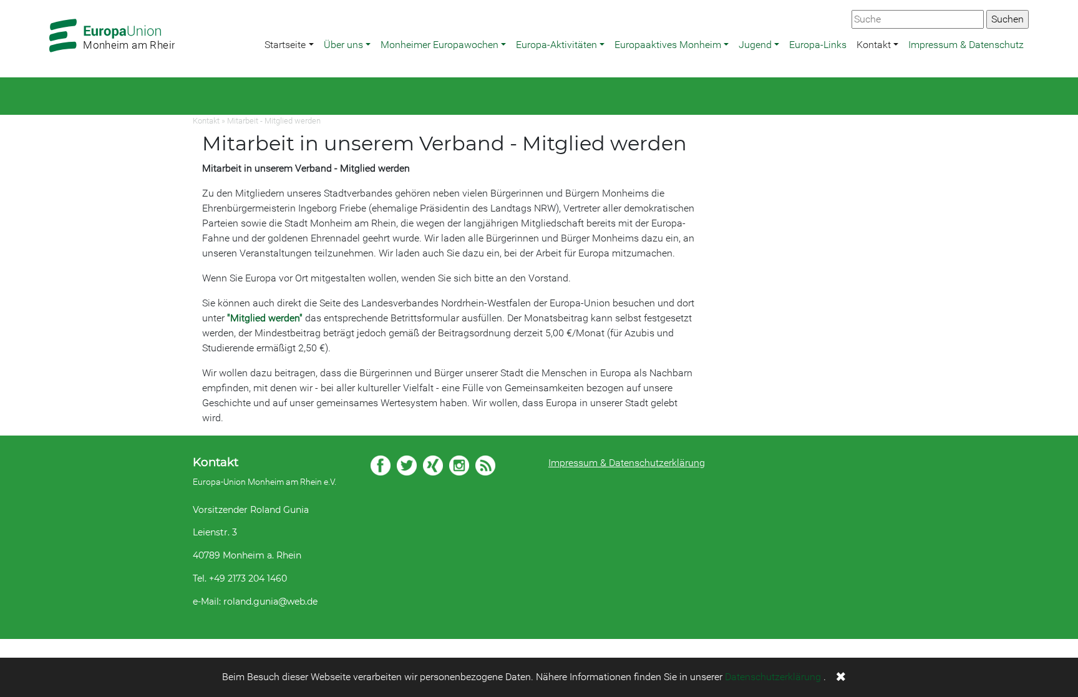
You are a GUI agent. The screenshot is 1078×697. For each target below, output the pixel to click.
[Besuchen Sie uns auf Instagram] (459, 465)
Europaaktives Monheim (667, 45)
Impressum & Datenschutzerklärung (626, 463)
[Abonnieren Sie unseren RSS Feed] (485, 465)
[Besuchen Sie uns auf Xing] (433, 465)
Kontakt (874, 45)
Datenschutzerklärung (773, 677)
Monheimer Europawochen (439, 45)
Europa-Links (818, 45)
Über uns (343, 45)
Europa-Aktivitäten (556, 45)
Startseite (285, 45)
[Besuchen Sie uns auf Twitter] (407, 465)
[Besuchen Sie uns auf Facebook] (381, 465)
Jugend (755, 45)
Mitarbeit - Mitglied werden (274, 120)
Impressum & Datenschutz (966, 45)
